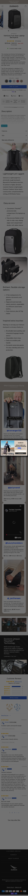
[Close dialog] (26, 441)
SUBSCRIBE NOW (20, 453)
